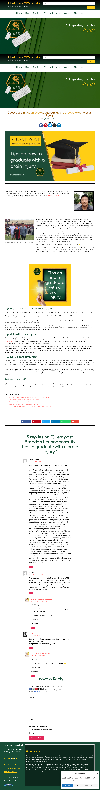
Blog (27, 13)
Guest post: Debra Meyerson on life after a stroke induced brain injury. (30, 402)
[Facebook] (41, 125)
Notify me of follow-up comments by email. (42, 729)
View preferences (91, 785)
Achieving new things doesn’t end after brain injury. (24, 399)
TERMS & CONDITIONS (12, 768)
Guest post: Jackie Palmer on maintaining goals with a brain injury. (29, 397)
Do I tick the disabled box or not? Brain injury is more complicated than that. (31, 406)
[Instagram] (54, 125)
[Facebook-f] (4, 758)
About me (79, 13)
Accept (67, 785)
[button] (97, 773)
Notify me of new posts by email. (39, 733)
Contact (37, 13)
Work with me (51, 13)
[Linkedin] (59, 125)
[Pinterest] (45, 125)
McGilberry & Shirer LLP (54, 195)
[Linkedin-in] (21, 758)
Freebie (67, 13)
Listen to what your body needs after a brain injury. (24, 404)
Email (53, 712)
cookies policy (10, 772)
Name (31, 712)
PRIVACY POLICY (10, 764)
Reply (30, 566)
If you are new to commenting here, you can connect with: (46, 686)
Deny (78, 785)
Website (31, 719)
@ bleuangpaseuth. (58, 197)
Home (19, 13)
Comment (32, 697)
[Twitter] (50, 125)
